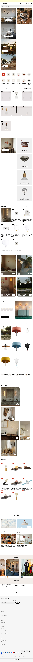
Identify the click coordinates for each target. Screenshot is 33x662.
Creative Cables (5, 656)
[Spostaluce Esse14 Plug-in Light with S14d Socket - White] (2, 309)
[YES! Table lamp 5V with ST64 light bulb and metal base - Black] (6, 482)
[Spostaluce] (23, 309)
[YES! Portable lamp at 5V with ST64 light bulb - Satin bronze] (16, 496)
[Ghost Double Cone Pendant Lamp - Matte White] (27, 111)
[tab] (3, 303)
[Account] (26, 3)
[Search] (31, 6)
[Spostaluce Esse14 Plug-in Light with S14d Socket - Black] (5, 309)
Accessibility (17, 659)
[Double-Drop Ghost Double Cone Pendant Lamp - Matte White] (27, 96)
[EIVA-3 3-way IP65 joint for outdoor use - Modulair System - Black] (27, 346)
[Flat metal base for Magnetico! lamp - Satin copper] (27, 468)
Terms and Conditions (12, 604)
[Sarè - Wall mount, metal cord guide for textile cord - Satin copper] (16, 482)
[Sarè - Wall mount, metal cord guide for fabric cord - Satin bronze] (16, 468)
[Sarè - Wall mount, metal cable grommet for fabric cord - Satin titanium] (6, 496)
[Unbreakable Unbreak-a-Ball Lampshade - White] (27, 331)
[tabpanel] (7, 313)
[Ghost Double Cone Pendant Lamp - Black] (16, 111)
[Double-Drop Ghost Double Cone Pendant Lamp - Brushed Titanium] (6, 96)
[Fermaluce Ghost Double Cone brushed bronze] (6, 111)
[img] (22, 588)
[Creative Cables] (6, 215)
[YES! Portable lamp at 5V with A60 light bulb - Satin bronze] (6, 468)
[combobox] (16, 6)
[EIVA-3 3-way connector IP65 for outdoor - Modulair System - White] (16, 361)
